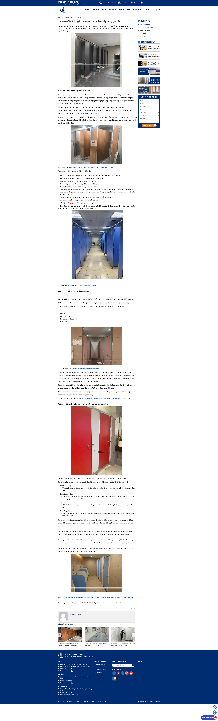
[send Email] (133, 665)
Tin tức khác (143, 37)
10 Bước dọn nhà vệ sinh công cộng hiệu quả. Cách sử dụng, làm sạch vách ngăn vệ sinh (153, 47)
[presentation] (59, 635)
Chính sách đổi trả (98, 672)
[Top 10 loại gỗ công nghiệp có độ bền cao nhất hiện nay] (142, 63)
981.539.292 (68, 668)
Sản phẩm (87, 10)
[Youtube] (118, 673)
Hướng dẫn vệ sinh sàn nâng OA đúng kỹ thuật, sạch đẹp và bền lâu (96, 644)
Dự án (104, 10)
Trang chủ (61, 17)
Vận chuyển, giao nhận (100, 669)
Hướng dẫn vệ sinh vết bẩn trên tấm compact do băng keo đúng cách (68, 644)
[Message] (214, 707)
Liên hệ (147, 10)
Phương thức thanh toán (100, 664)
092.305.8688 (68, 680)
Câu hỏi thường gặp (75, 17)
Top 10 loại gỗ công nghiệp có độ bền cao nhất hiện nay (154, 63)
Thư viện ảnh (137, 10)
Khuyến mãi (143, 33)
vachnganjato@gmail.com (152, 3)
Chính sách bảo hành (99, 667)
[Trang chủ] (62, 10)
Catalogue (112, 10)
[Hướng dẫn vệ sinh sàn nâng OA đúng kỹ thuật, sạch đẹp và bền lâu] (97, 634)
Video (128, 10)
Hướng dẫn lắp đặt (145, 30)
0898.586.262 (134, 3)
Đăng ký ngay (147, 125)
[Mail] (134, 609)
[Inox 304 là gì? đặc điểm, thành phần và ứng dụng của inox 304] (142, 55)
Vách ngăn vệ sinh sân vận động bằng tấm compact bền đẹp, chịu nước (123, 644)
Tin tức (121, 10)
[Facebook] (131, 609)
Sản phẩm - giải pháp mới (146, 27)
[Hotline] (214, 717)
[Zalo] (214, 712)
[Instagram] (127, 673)
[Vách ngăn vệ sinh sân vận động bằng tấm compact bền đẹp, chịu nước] (123, 634)
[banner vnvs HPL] (149, 71)
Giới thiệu (96, 10)
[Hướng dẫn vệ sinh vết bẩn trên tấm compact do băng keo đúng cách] (70, 634)
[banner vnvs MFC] (149, 90)
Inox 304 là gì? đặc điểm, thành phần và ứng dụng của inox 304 (153, 55)
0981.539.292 (112, 3)
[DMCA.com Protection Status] (114, 679)
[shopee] (131, 673)
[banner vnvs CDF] (149, 80)
